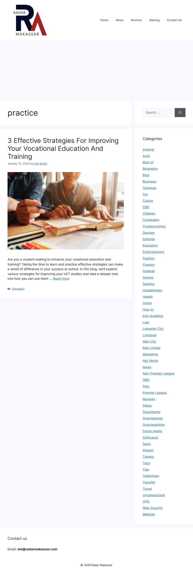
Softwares (150, 437)
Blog (146, 175)
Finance (149, 265)
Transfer (149, 482)
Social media (152, 431)
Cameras (149, 188)
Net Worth (150, 361)
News (119, 20)
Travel (147, 489)
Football (149, 271)
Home (104, 20)
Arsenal (148, 149)
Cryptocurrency (154, 226)
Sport (147, 444)
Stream (148, 450)
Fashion (149, 258)
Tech (146, 463)
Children (149, 213)
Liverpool (149, 335)
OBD (146, 380)
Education (18, 288)
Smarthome (151, 412)
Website (149, 514)
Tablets (148, 457)
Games (148, 277)
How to (148, 309)
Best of (148, 162)
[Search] (180, 112)
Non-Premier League (158, 373)
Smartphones (153, 418)
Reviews (149, 399)
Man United (151, 348)
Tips (146, 469)
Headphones (152, 290)
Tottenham (151, 476)
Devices (136, 20)
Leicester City (153, 329)
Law (146, 322)
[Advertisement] (96, 68)
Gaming (154, 20)
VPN (146, 501)
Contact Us (174, 20)
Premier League (155, 393)
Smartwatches (154, 425)
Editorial (149, 239)
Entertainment (153, 252)
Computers (151, 220)
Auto (146, 156)
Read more (61, 279)
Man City (149, 341)
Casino (148, 201)
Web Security (153, 508)
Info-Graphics (153, 316)
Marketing (150, 354)
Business (149, 181)
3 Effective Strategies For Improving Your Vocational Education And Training (63, 148)
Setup (147, 405)
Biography (150, 169)
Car (145, 194)
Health (148, 297)
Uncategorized (154, 495)
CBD (146, 207)
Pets (146, 386)
